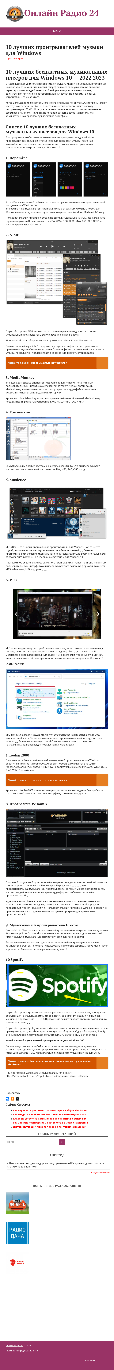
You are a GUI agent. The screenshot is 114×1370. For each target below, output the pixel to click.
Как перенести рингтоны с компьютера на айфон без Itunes (50, 1110)
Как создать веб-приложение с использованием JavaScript (49, 1114)
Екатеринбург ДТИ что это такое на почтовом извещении (49, 1126)
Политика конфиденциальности (22, 1350)
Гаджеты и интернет (14, 58)
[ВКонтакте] (7, 1099)
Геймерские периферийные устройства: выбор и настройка (50, 1122)
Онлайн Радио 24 (61, 13)
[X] (17, 1099)
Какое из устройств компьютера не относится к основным (49, 1118)
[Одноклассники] (12, 1099)
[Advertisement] (28, 1303)
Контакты (90, 1360)
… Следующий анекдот (99, 1172)
